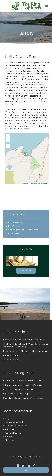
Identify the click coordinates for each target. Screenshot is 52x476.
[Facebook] (18, 465)
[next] (47, 304)
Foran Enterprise (34, 456)
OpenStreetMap (36, 183)
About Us (9, 429)
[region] (26, 28)
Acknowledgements (14, 422)
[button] (26, 154)
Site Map (9, 436)
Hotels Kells (13, 233)
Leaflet (26, 183)
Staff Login (10, 440)
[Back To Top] (26, 470)
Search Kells (26, 271)
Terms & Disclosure (14, 433)
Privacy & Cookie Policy (15, 426)
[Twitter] (23, 465)
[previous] (5, 304)
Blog (7, 418)
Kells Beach (13, 226)
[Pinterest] (34, 465)
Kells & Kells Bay (15, 223)
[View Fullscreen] (8, 146)
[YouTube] (29, 465)
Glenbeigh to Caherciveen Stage (23, 230)
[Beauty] (26, 6)
